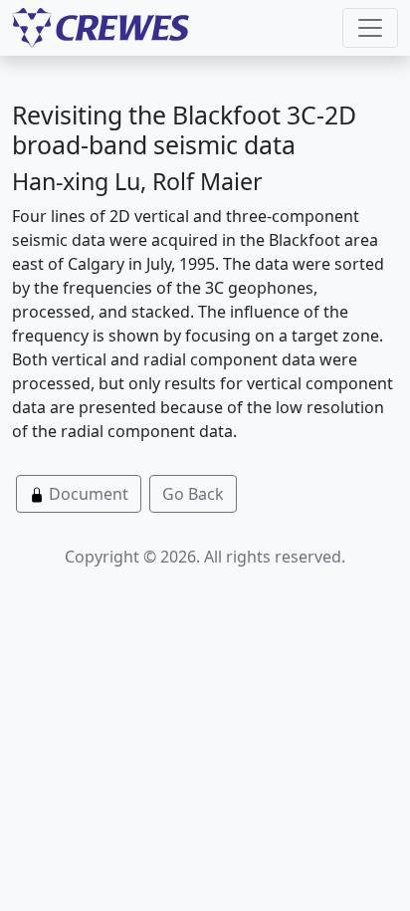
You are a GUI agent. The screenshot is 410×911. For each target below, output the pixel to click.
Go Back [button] (193, 494)
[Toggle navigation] (370, 28)
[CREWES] (100, 28)
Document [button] (86, 494)
